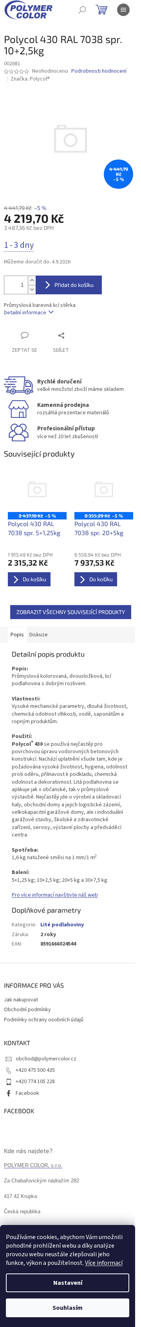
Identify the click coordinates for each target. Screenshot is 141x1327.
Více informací (104, 1263)
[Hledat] (82, 10)
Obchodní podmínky (27, 1010)
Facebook (27, 1093)
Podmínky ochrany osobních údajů (43, 1020)
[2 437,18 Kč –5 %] (37, 490)
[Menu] (123, 10)
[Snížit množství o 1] (32, 289)
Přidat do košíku (74, 284)
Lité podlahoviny (62, 925)
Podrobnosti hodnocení (99, 71)
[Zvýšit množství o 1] (32, 280)
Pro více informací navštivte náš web (55, 895)
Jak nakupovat (21, 1000)
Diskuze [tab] (38, 635)
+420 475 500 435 (35, 1070)
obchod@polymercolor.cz (46, 1059)
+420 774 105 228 (35, 1081)
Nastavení (67, 1283)
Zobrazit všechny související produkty (70, 612)
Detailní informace (25, 313)
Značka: (30, 79)
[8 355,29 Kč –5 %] (103, 490)
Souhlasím (67, 1308)
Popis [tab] (17, 635)
